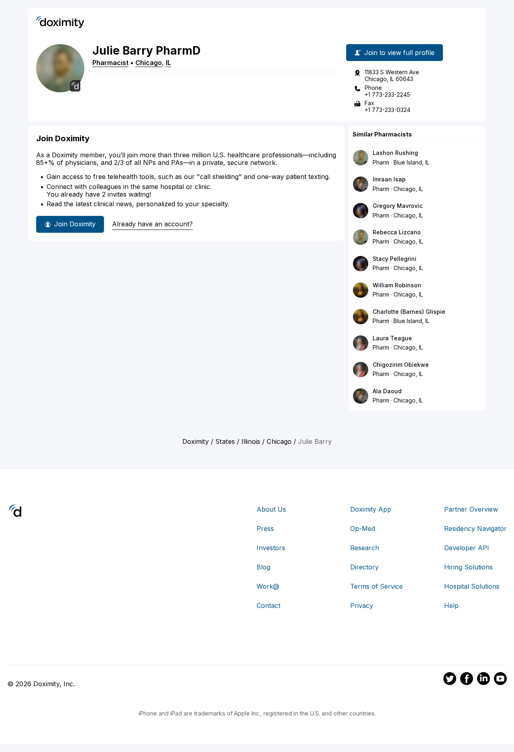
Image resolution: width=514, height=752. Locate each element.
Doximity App (370, 509)
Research (364, 548)
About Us (271, 509)
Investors (271, 548)
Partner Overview (471, 509)
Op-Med (362, 528)
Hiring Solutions (468, 567)
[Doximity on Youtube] (500, 679)
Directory (364, 567)
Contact (268, 606)
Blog (263, 567)
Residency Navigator (475, 528)
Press (265, 528)
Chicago (148, 63)
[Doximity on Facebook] (466, 679)
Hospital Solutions (472, 586)
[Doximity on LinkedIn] (483, 679)
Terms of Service (376, 586)
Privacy (361, 606)
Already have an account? (152, 224)
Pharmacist (110, 63)
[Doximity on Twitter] (449, 679)
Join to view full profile (399, 53)
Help (451, 606)
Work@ (268, 586)
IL (168, 63)
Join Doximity (75, 224)
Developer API (466, 548)
